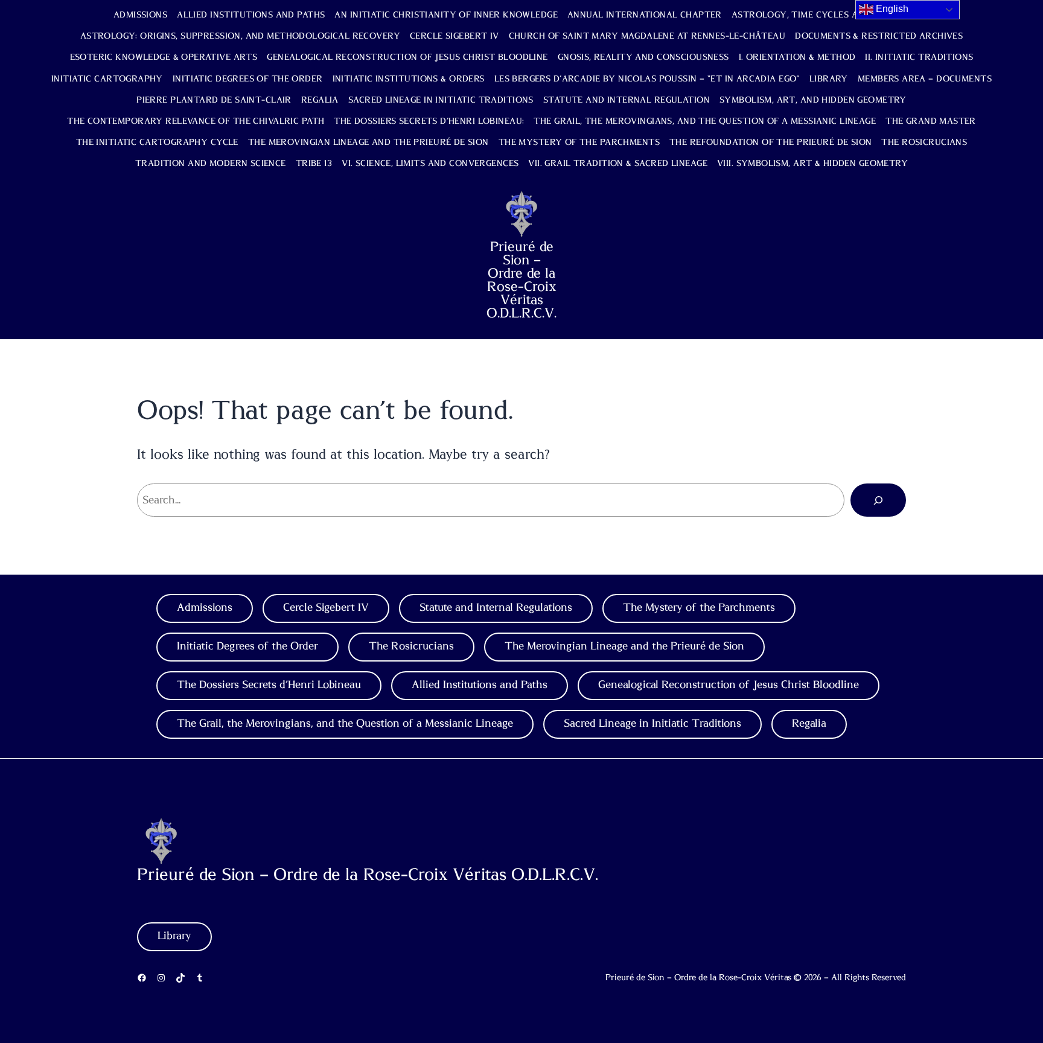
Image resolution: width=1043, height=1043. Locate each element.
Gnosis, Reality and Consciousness (643, 57)
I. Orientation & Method (797, 57)
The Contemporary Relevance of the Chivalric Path (195, 121)
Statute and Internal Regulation (626, 100)
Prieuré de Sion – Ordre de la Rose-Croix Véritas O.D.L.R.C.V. (521, 280)
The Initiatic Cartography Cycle (157, 142)
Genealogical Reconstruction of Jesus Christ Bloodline (407, 57)
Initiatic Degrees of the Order (248, 79)
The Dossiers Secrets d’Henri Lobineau (269, 685)
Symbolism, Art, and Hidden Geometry (813, 100)
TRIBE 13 (314, 163)
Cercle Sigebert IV (454, 36)
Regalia (320, 100)
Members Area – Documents (925, 79)
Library (828, 79)
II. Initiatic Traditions (919, 57)
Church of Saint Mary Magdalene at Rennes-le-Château (647, 36)
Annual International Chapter (644, 15)
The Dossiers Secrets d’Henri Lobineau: (429, 121)
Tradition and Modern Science (210, 163)
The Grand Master (930, 121)
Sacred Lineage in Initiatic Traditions (441, 100)
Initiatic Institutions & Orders (409, 79)
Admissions (140, 15)
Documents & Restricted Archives (879, 36)
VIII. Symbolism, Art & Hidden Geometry (812, 163)
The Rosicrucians (924, 142)
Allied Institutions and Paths (251, 15)
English (890, 9)
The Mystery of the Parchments (579, 142)
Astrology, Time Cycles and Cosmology (831, 15)
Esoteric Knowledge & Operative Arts (164, 57)
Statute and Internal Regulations (495, 607)
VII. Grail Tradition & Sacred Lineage (617, 163)
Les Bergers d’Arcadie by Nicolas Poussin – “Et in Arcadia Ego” (647, 79)
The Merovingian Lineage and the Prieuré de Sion (368, 142)
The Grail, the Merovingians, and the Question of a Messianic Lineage (705, 121)
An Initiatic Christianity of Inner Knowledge (446, 15)
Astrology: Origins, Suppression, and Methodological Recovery (240, 36)
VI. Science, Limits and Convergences (430, 163)
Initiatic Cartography (107, 79)
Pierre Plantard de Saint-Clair (214, 100)
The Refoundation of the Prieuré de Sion (770, 142)
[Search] (878, 499)
